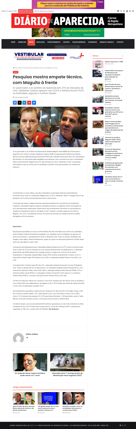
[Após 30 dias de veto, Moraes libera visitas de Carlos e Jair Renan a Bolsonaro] (24, 398)
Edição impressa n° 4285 (114, 62)
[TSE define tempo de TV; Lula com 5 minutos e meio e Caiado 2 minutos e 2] (49, 398)
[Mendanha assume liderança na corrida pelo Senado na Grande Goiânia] (97, 99)
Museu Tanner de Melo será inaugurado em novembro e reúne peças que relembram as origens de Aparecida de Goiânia (114, 127)
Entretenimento (53, 42)
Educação (41, 42)
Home (13, 42)
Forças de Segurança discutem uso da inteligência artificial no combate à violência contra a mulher (114, 153)
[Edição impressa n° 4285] (97, 64)
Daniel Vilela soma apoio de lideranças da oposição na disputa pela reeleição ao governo (114, 75)
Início (16, 68)
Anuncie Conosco (107, 42)
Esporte (66, 42)
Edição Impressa (78, 42)
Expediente (92, 42)
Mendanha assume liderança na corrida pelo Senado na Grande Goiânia (113, 99)
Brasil (31, 42)
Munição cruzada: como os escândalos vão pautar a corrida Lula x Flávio (73, 408)
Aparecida (22, 42)
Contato (120, 42)
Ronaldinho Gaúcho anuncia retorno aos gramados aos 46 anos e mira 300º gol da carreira (114, 112)
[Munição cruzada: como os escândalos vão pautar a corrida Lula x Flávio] (74, 398)
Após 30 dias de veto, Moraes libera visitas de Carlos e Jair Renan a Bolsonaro (58, 11)
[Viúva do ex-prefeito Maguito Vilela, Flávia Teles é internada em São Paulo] (97, 140)
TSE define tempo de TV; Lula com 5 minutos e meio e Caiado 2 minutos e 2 (48, 408)
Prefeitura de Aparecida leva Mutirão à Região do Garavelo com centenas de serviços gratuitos (114, 167)
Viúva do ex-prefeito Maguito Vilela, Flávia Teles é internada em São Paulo (113, 140)
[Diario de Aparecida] (68, 20)
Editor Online (32, 334)
